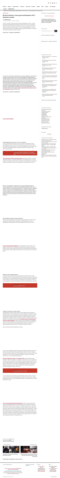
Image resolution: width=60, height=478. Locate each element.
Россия (4, 6)
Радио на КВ (43, 110)
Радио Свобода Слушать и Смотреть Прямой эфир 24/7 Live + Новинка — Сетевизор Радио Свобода (48, 144)
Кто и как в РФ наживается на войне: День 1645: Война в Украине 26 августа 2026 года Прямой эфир (49, 76)
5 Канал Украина (44, 113)
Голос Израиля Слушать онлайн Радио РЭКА (48, 146)
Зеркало (5, 8)
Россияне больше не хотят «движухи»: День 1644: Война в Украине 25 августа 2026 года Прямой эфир (49, 90)
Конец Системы (19, 10)
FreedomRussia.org (7, 19)
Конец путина (15, 6)
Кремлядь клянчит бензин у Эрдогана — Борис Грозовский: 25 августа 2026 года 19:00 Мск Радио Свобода (49, 85)
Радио (46, 6)
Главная (5, 10)
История (33, 6)
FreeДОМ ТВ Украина (44, 112)
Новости (22, 6)
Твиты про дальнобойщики (8, 118)
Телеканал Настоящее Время (45, 111)
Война (38, 6)
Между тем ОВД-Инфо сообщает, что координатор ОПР (14, 358)
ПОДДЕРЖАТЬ (11, 8)
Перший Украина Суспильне (45, 119)
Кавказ (9, 6)
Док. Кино (28, 6)
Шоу (42, 6)
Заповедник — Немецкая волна (46, 116)
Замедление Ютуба (44, 115)
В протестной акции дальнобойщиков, (10, 245)
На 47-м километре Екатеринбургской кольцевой (12, 403)
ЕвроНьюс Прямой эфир (45, 118)
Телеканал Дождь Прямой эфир (46, 109)
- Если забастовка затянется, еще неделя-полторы (13, 158)
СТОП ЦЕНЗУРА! (43, 114)
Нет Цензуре (52, 6)
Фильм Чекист (43, 117)
